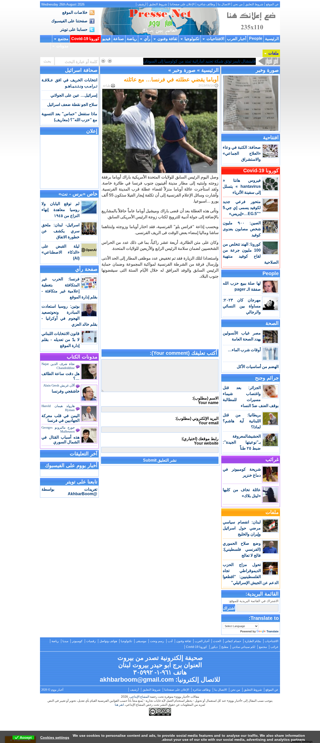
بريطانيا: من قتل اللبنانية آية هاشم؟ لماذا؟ (242, 421)
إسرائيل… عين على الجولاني (73, 95)
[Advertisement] (160, 314)
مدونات (62, 46)
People (255, 38)
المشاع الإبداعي (139, 696)
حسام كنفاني (233, 641)
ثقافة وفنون (167, 39)
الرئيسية (272, 39)
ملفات (273, 53)
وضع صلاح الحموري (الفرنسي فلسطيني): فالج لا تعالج (242, 549)
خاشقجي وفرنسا (66, 391)
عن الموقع (272, 4)
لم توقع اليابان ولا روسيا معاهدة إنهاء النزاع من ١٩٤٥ (61, 210)
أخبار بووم (160, 21)
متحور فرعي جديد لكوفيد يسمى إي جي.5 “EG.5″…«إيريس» (242, 208)
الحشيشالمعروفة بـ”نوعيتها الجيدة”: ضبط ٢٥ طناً (242, 442)
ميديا (65, 641)
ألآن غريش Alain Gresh (59, 385)
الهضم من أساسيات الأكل (257, 366)
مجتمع (63, 39)
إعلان (92, 131)
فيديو (106, 39)
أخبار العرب (236, 39)
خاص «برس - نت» (78, 194)
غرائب (272, 459)
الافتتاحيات (215, 39)
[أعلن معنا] (250, 34)
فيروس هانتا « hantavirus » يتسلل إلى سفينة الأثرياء (242, 186)
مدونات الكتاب (82, 356)
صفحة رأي (86, 269)
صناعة (118, 39)
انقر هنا (119, 704)
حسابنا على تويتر (74, 29)
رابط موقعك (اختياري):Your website (199, 441)
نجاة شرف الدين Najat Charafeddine (58, 366)
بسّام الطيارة (253, 641)
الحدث (217, 641)
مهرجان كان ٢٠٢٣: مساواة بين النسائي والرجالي (242, 306)
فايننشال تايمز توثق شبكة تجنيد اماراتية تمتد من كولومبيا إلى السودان (199, 61)
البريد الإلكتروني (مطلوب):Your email (196, 420)
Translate (272, 631)
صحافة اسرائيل (81, 70)
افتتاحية (271, 137)
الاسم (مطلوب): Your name (205, 400)
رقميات (91, 641)
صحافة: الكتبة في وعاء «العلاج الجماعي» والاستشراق (242, 153)
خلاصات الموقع (75, 12)
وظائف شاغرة (206, 4)
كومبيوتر (77, 641)
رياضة (132, 39)
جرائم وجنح (267, 378)
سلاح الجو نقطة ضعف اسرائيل (72, 104)
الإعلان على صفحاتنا (182, 4)
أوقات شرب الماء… (244, 350)
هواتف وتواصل (108, 641)
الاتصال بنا (224, 4)
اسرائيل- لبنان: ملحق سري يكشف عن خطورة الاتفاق (61, 231)
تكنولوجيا (191, 39)
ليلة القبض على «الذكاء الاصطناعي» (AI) (61, 252)
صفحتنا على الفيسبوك (69, 21)
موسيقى (141, 641)
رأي (147, 39)
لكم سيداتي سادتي (243, 647)
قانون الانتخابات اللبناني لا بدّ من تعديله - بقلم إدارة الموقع (61, 339)
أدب (170, 641)
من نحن (237, 4)
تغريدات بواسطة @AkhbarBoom (69, 491)
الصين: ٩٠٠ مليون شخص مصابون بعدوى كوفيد (242, 229)
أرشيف (142, 4)
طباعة (106, 85)
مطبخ (224, 647)
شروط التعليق (254, 4)
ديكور (214, 647)
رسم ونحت (157, 641)
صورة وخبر (267, 70)
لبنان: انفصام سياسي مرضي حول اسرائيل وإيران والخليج (242, 528)
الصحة (272, 323)
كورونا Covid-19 (85, 39)
